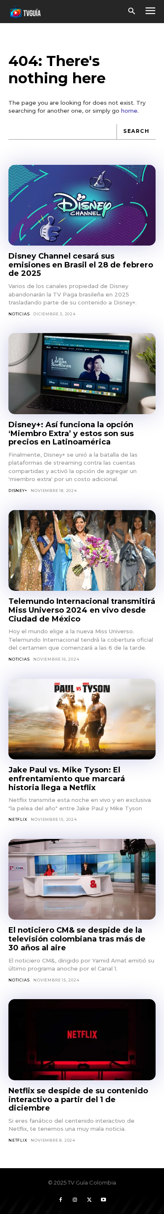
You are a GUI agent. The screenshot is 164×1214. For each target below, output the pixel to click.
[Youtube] (103, 1200)
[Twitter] (89, 1200)
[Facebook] (61, 1200)
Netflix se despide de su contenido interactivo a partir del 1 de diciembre (78, 1099)
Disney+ (17, 490)
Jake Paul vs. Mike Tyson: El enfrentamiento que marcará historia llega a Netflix (66, 778)
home (129, 110)
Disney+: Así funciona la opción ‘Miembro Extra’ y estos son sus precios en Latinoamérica (71, 433)
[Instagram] (75, 1200)
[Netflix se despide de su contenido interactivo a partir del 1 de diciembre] (82, 1039)
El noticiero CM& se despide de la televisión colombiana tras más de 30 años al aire (76, 939)
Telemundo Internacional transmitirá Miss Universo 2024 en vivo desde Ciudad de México (81, 610)
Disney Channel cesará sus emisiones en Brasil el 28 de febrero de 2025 (80, 264)
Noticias (18, 314)
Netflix (17, 819)
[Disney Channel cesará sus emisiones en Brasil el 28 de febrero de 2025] (82, 205)
